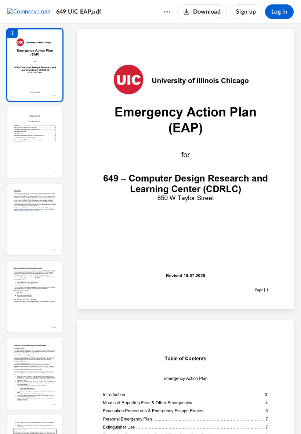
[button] (34, 65)
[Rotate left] (226, 416)
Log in (279, 12)
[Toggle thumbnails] (118, 416)
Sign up (246, 12)
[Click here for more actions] (167, 11)
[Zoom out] (186, 416)
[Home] (29, 11)
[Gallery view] (240, 416)
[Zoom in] (211, 416)
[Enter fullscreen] (253, 416)
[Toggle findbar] (131, 416)
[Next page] (171, 416)
